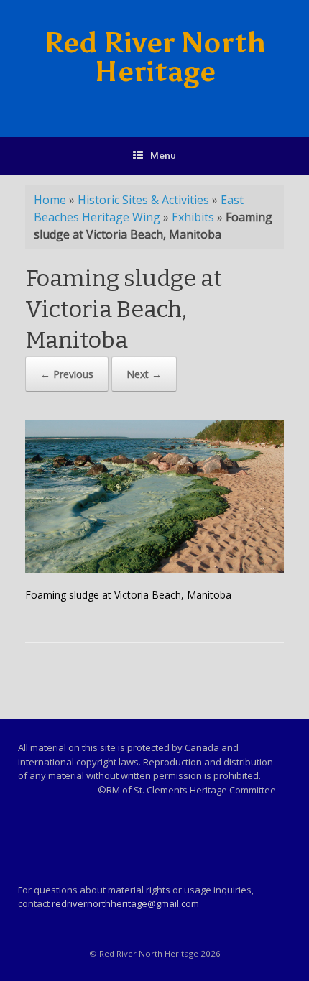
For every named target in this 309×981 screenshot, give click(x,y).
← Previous (66, 374)
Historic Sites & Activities (143, 200)
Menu (163, 155)
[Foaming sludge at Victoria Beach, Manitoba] (154, 569)
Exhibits (193, 217)
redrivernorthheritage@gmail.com (125, 903)
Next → (144, 374)
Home (50, 200)
